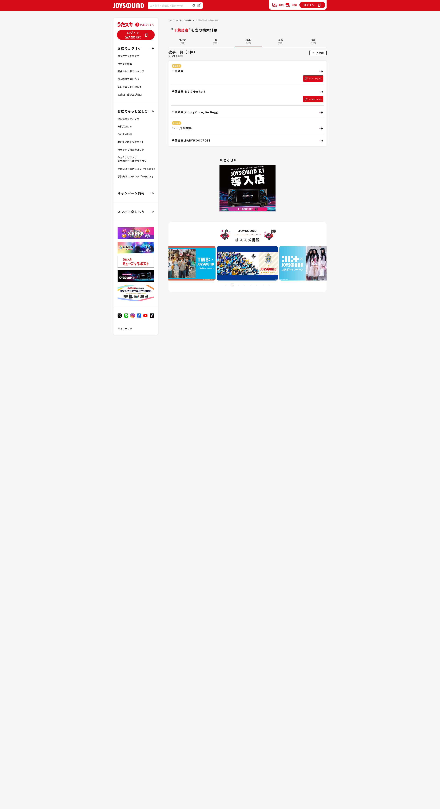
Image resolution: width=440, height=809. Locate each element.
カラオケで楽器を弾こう (131, 149)
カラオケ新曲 (125, 63)
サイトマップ (125, 329)
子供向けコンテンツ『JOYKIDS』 (136, 176)
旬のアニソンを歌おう (130, 86)
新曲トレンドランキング (131, 71)
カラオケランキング (128, 56)
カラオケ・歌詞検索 (183, 20)
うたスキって (147, 24)
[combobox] (318, 53)
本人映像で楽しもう (128, 79)
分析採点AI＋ (125, 126)
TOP (170, 20)
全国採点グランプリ (128, 118)
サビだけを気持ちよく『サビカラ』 (137, 168)
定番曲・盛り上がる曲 (130, 94)
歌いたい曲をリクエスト (131, 142)
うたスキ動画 (125, 134)
